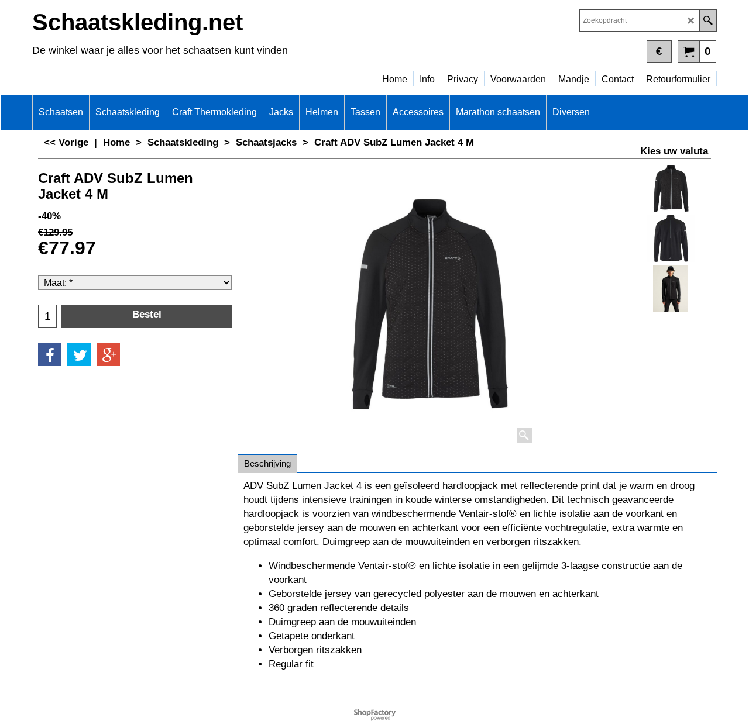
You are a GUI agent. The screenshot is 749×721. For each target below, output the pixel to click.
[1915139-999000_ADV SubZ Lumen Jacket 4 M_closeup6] (671, 288)
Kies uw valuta (674, 151)
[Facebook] (49, 354)
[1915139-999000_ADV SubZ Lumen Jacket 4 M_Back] (671, 238)
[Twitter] (79, 354)
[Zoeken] (707, 20)
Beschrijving (267, 463)
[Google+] (108, 354)
